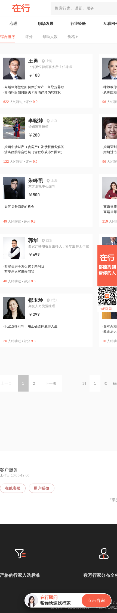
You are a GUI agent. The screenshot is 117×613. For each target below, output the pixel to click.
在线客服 (13, 488)
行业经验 (78, 23)
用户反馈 (42, 488)
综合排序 (7, 36)
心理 (14, 23)
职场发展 (46, 23)
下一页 (51, 383)
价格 (71, 36)
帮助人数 (50, 36)
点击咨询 (96, 600)
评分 (29, 36)
